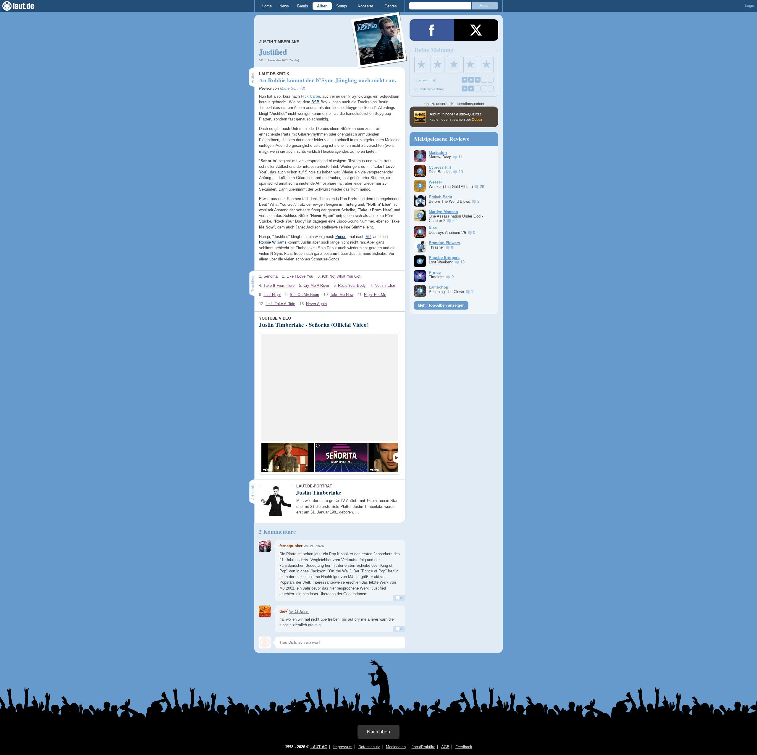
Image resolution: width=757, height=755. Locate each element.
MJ (368, 236)
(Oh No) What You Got (341, 276)
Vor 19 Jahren (314, 546)
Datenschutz (369, 747)
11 (460, 157)
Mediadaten (396, 747)
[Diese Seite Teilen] (432, 30)
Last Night (272, 294)
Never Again (316, 304)
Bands (302, 6)
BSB (315, 102)
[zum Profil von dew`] (265, 611)
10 (461, 172)
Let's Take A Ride (280, 304)
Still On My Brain (304, 294)
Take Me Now (341, 294)
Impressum (342, 747)
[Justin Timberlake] (379, 64)
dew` (283, 611)
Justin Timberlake (279, 42)
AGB (445, 747)
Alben (322, 6)
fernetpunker (291, 546)
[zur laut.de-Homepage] (23, 6)
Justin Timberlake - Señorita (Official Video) (313, 325)
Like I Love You (300, 276)
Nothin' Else (385, 285)
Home (267, 6)
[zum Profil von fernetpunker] (265, 546)
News (284, 6)
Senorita (270, 276)
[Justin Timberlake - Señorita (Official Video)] (287, 457)
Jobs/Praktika (423, 747)
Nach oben (378, 731)
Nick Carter (310, 96)
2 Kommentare (277, 531)
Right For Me (375, 294)
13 (462, 262)
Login (749, 5)
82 (454, 220)
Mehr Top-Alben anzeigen (441, 305)
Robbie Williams (273, 242)
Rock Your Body (352, 285)
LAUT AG (318, 747)
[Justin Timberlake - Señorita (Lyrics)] (341, 457)
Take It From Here (279, 285)
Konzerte (365, 6)
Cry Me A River (316, 285)
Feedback (463, 747)
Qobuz (477, 119)
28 (482, 186)
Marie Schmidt (292, 88)
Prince (340, 236)
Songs (341, 6)
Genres (390, 6)
